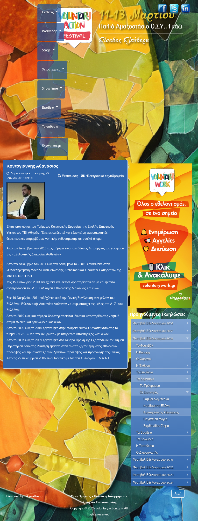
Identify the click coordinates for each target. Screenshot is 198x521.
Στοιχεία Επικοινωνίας (100, 502)
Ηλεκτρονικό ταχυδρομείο (104, 176)
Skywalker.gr (51, 146)
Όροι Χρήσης (81, 496)
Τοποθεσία (50, 126)
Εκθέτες (48, 12)
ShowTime (50, 88)
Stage (46, 50)
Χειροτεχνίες (51, 69)
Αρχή (178, 493)
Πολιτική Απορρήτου (109, 496)
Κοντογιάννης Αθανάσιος (32, 166)
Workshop (49, 31)
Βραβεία (48, 107)
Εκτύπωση (69, 176)
